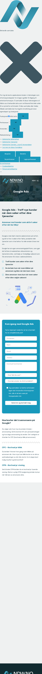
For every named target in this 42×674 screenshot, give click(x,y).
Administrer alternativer (10, 139)
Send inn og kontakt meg (21, 403)
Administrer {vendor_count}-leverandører (17, 145)
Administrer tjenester (9, 142)
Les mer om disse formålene (12, 147)
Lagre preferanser (30, 159)
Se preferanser (9, 159)
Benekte (23, 154)
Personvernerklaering (9, 169)
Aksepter (8, 154)
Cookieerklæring (7, 166)
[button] (21, 63)
